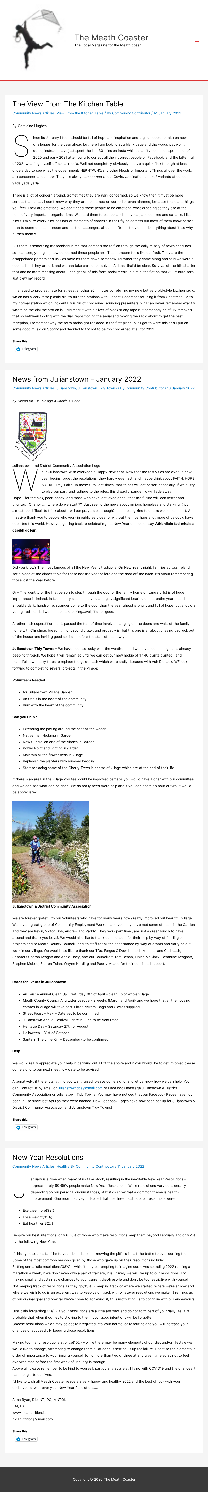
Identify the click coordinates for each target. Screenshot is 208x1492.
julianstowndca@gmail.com (80, 1088)
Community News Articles (33, 113)
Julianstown (66, 388)
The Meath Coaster (111, 38)
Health (62, 1166)
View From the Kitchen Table (80, 113)
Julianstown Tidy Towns (97, 388)
